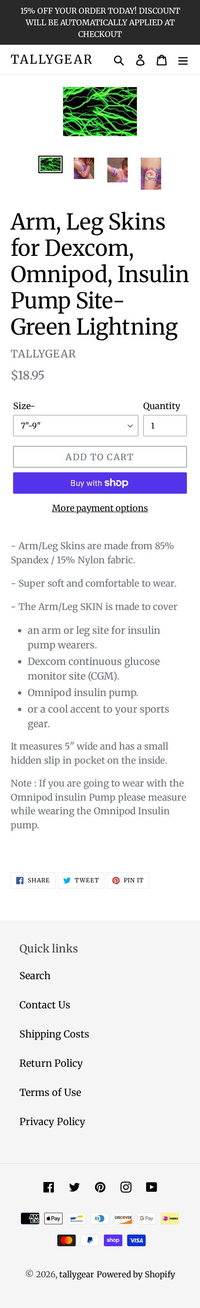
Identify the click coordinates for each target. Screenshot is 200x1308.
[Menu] (183, 59)
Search (34, 975)
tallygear (52, 59)
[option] (50, 166)
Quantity (161, 406)
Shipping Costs (54, 1034)
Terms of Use (50, 1092)
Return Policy (51, 1063)
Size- (24, 406)
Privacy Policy (52, 1121)
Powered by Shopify (136, 1274)
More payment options (100, 508)
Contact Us (44, 1005)
